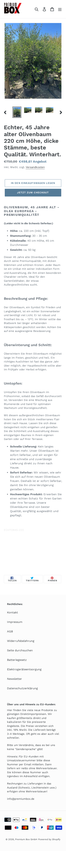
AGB (10, 631)
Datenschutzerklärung (22, 688)
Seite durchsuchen (20, 650)
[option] (16, 112)
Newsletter (14, 678)
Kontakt (12, 612)
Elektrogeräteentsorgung (24, 669)
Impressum (14, 622)
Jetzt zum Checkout (33, 192)
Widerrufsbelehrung (20, 641)
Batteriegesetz (17, 660)
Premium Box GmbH (26, 839)
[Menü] (60, 9)
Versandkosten (35, 167)
